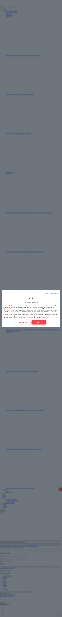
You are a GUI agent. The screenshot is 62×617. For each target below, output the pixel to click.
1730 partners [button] (12, 305)
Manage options (23, 322)
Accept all (39, 322)
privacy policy (28, 317)
